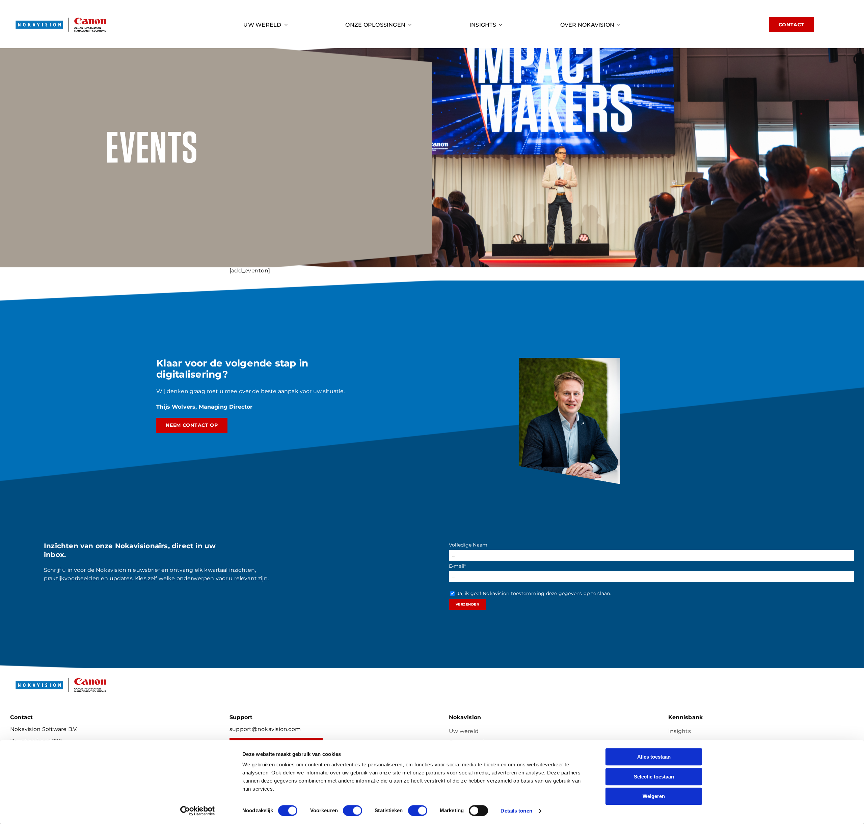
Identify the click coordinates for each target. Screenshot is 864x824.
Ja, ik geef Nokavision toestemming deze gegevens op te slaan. (534, 593)
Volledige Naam (468, 545)
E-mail (457, 566)
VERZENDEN (468, 604)
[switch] (352, 810)
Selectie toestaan (654, 776)
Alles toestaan (654, 757)
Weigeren (654, 796)
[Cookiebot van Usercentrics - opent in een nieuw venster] (197, 811)
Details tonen (516, 811)
